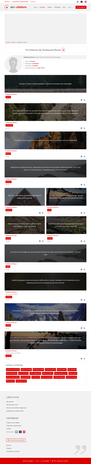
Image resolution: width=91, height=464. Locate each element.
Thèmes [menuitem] (49, 7)
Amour (8, 97)
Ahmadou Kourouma (13, 369)
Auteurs (13, 42)
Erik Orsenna (72, 369)
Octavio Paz (35, 377)
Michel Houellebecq (13, 377)
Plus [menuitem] (69, 7)
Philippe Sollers (71, 377)
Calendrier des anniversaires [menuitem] (20, 1)
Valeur (8, 238)
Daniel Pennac (61, 369)
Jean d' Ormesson (35, 373)
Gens (49, 210)
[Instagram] (85, 2)
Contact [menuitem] (33, 1)
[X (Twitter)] (81, 2)
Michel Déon (73, 373)
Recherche (82, 7)
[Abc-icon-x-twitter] (20, 432)
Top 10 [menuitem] (35, 7)
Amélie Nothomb (26, 369)
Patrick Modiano (59, 377)
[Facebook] (77, 2)
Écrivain (35, 65)
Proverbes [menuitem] (57, 7)
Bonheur (9, 210)
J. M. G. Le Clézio (23, 373)
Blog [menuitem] (64, 7)
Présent (8, 182)
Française (36, 63)
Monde (8, 325)
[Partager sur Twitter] (84, 100)
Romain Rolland (21, 381)
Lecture (8, 356)
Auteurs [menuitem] (42, 7)
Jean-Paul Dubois (48, 373)
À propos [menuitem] (7, 1)
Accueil (8, 42)
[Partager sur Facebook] (81, 100)
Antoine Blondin (38, 369)
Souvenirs (9, 125)
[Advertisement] (45, 27)
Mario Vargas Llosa (61, 373)
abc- (18, 7)
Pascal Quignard (47, 377)
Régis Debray (10, 381)
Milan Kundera (25, 377)
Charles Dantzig (50, 369)
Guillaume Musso (11, 94)
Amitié (8, 266)
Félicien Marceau (12, 373)
